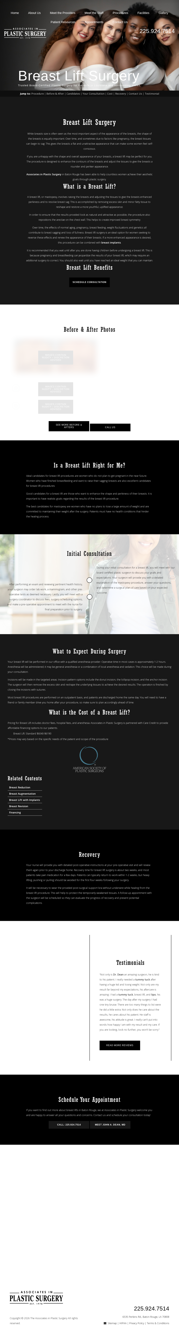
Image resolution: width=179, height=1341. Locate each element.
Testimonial (152, 93)
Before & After (55, 93)
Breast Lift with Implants (24, 800)
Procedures (120, 13)
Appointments (94, 22)
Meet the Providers (62, 13)
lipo (153, 994)
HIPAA (123, 1323)
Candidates (73, 93)
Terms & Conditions (158, 1323)
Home (15, 13)
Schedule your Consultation (89, 1211)
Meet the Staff (94, 13)
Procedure (37, 93)
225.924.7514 (157, 31)
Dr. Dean (118, 974)
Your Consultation (93, 93)
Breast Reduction (19, 787)
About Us (34, 13)
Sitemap (112, 1323)
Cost (110, 93)
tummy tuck (142, 979)
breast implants (111, 242)
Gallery (163, 13)
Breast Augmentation (22, 793)
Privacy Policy (136, 1323)
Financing (15, 812)
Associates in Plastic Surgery (43, 174)
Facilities (143, 13)
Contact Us (120, 22)
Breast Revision (18, 806)
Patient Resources (63, 22)
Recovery (120, 93)
